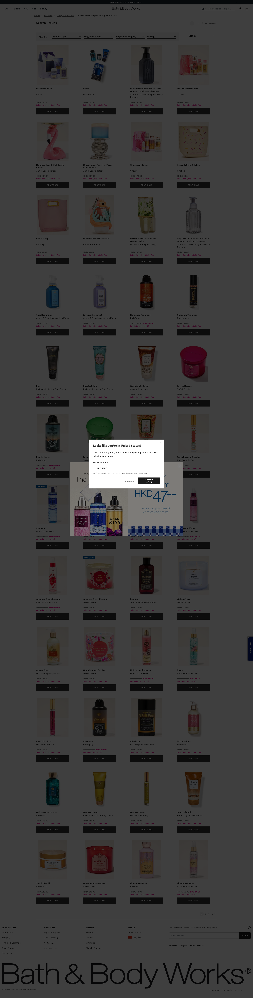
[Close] (160, 443)
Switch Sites (149, 480)
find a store (135, 473)
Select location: (100, 462)
